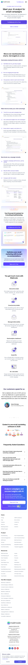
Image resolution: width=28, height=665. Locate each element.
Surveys (2, 542)
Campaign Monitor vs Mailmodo (7, 611)
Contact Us (16, 522)
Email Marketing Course (6, 569)
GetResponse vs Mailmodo (6, 607)
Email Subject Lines (5, 562)
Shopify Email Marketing (6, 544)
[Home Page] (5, 1)
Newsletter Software (18, 544)
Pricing (2, 517)
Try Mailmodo (20, 2)
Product (3, 532)
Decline (8, 661)
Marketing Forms (17, 566)
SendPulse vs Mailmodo (6, 602)
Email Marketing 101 (5, 555)
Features (3, 522)
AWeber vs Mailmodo (5, 609)
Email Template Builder (19, 535)
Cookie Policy (5, 658)
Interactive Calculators (18, 571)
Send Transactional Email (19, 537)
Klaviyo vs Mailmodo (5, 589)
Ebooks (15, 555)
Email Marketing (4, 535)
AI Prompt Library (17, 573)
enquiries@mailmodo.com (14, 645)
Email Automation (17, 542)
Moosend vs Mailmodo (5, 600)
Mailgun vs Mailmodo (5, 614)
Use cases (3, 573)
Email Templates (4, 557)
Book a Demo (17, 519)
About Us (3, 524)
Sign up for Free (14, 264)
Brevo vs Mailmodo (5, 593)
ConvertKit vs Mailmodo (6, 616)
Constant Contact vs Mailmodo (7, 587)
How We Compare (6, 579)
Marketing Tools (17, 564)
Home (2, 515)
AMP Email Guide (4, 553)
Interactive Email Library (19, 575)
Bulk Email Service (18, 540)
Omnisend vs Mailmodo (6, 596)
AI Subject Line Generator (6, 571)
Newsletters (16, 562)
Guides (15, 553)
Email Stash (3, 566)
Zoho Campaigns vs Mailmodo (7, 598)
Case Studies (3, 575)
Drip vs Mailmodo (4, 605)
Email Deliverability (5, 546)
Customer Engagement (5, 537)
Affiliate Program (4, 528)
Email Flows (3, 560)
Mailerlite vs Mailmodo (5, 591)
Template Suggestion (18, 546)
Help (2, 519)
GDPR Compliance (18, 517)
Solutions (16, 526)
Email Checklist (4, 564)
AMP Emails (3, 540)
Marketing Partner (4, 526)
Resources (4, 550)
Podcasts (16, 557)
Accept (20, 661)
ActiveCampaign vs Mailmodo (7, 584)
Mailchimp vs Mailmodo (6, 582)
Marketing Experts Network (19, 569)
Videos (15, 560)
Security (16, 524)
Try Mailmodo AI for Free (14, 22)
